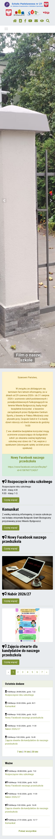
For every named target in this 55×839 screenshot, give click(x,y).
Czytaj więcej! (10, 500)
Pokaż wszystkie (28, 831)
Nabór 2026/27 (12, 729)
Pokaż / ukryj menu (6, 29)
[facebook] (25, 21)
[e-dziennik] (20, 21)
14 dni (27, 751)
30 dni (35, 751)
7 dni (19, 751)
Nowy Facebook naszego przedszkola (24, 717)
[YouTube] (30, 21)
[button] (4, 200)
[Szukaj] (48, 21)
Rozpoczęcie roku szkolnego (19, 695)
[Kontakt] (36, 21)
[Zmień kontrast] (42, 21)
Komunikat (10, 706)
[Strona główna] (15, 21)
